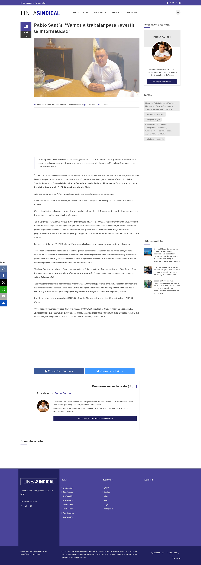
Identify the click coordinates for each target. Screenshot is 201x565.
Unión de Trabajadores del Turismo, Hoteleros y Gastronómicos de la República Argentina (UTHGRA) (160, 106)
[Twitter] (174, 2)
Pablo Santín (63, 393)
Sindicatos (117, 12)
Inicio (76, 12)
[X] (3, 282)
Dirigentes (133, 12)
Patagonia (108, 509)
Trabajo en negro (152, 119)
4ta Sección (68, 500)
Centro (107, 492)
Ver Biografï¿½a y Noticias (162, 82)
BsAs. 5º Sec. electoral (56, 104)
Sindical (40, 104)
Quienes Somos (158, 552)
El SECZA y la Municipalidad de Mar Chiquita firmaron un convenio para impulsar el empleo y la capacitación (167, 271)
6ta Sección (68, 509)
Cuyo (106, 504)
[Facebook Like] (3, 269)
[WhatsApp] (3, 289)
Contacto (176, 558)
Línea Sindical (75, 104)
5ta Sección (68, 504)
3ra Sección (68, 496)
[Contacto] (179, 2)
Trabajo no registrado (154, 139)
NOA (106, 500)
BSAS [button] (85, 12)
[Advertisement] (86, 133)
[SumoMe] (3, 303)
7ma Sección (68, 513)
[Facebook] (169, 2)
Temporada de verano (154, 114)
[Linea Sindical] (42, 12)
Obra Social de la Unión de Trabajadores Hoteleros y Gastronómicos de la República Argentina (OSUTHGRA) (158, 129)
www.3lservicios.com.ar (31, 554)
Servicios (173, 552)
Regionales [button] (100, 12)
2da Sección (68, 492)
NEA (106, 496)
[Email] (3, 296)
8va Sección (68, 517)
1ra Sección (68, 488)
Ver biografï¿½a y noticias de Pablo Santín (95, 418)
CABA (106, 488)
